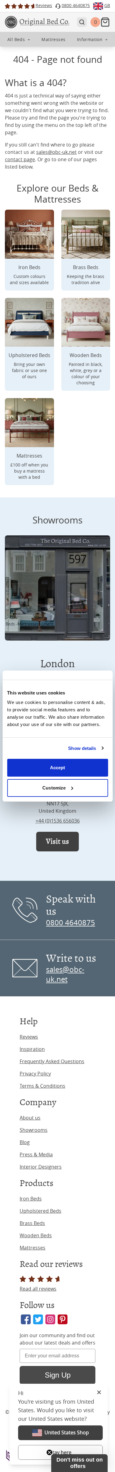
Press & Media (36, 1154)
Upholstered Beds (40, 1211)
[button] (79, 1463)
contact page (20, 159)
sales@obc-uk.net (56, 152)
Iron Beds (31, 1198)
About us (30, 1117)
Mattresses (32, 1247)
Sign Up (58, 1375)
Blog (25, 1142)
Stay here (60, 1452)
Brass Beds (32, 1223)
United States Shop (66, 1432)
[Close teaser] (49, 1452)
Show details (82, 748)
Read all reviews (38, 1288)
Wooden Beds (36, 1235)
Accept (57, 767)
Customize (54, 787)
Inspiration (32, 1049)
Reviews (29, 1036)
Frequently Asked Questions (52, 1061)
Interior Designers (41, 1166)
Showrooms (34, 1130)
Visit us (57, 841)
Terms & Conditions (42, 1085)
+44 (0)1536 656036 (58, 820)
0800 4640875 (70, 922)
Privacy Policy (35, 1073)
